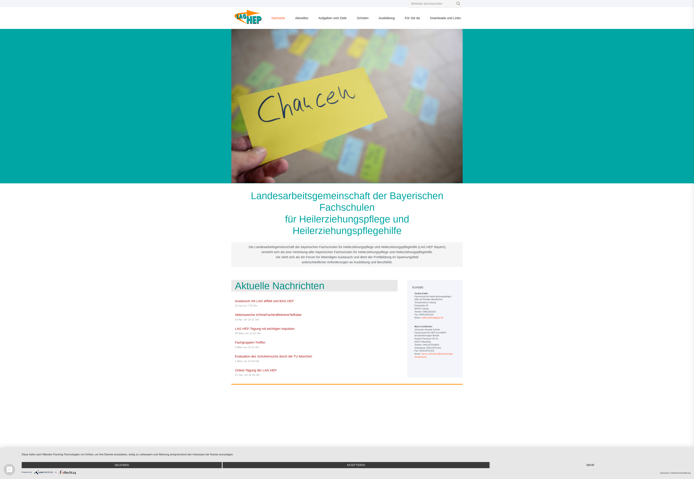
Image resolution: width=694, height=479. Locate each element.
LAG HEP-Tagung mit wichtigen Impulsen (265, 329)
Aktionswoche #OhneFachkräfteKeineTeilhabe (268, 315)
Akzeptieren (356, 465)
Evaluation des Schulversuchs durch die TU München (273, 356)
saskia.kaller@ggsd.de (432, 317)
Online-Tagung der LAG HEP (256, 370)
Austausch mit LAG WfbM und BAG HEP (264, 301)
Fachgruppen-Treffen (250, 342)
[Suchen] (458, 3)
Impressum (665, 473)
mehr (590, 465)
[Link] (248, 18)
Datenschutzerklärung (680, 473)
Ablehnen (122, 465)
